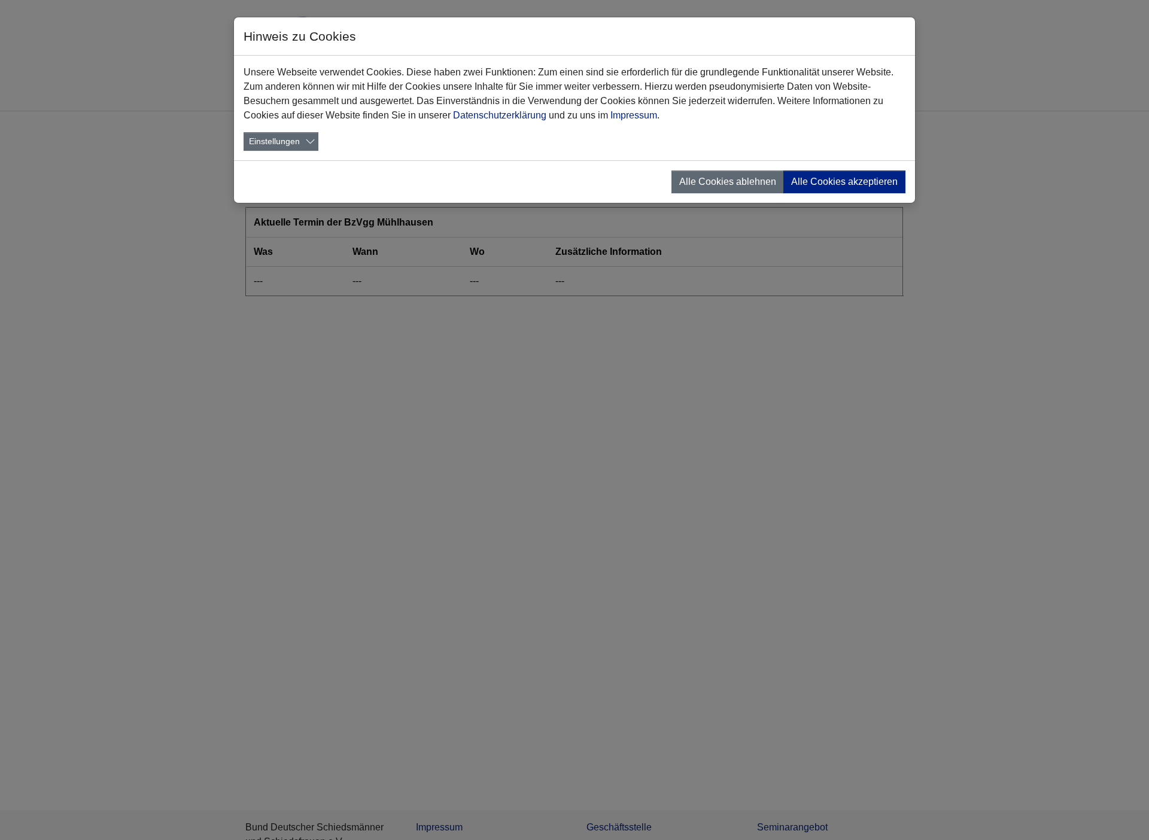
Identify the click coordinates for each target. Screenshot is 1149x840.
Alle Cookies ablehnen (727, 181)
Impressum (633, 115)
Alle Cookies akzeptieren (844, 181)
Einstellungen (274, 141)
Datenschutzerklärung (499, 115)
